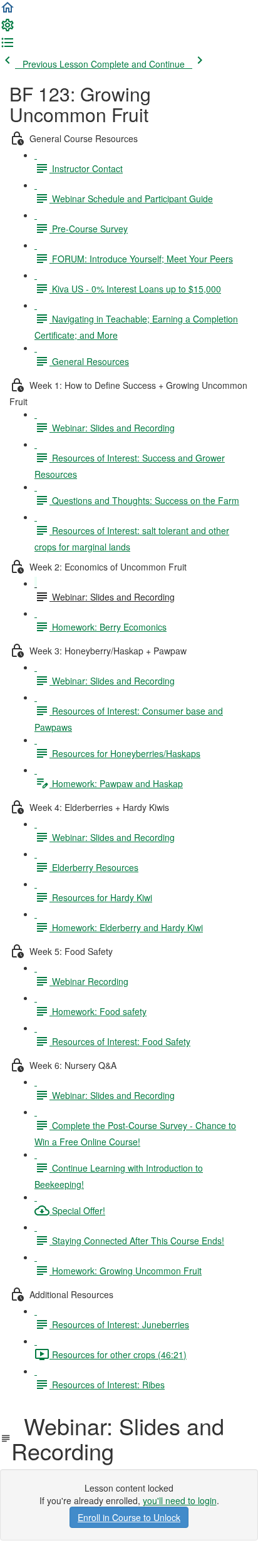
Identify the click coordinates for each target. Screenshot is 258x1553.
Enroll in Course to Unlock (129, 1517)
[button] (7, 11)
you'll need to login (180, 1500)
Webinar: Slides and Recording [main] (117, 1438)
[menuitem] (7, 29)
